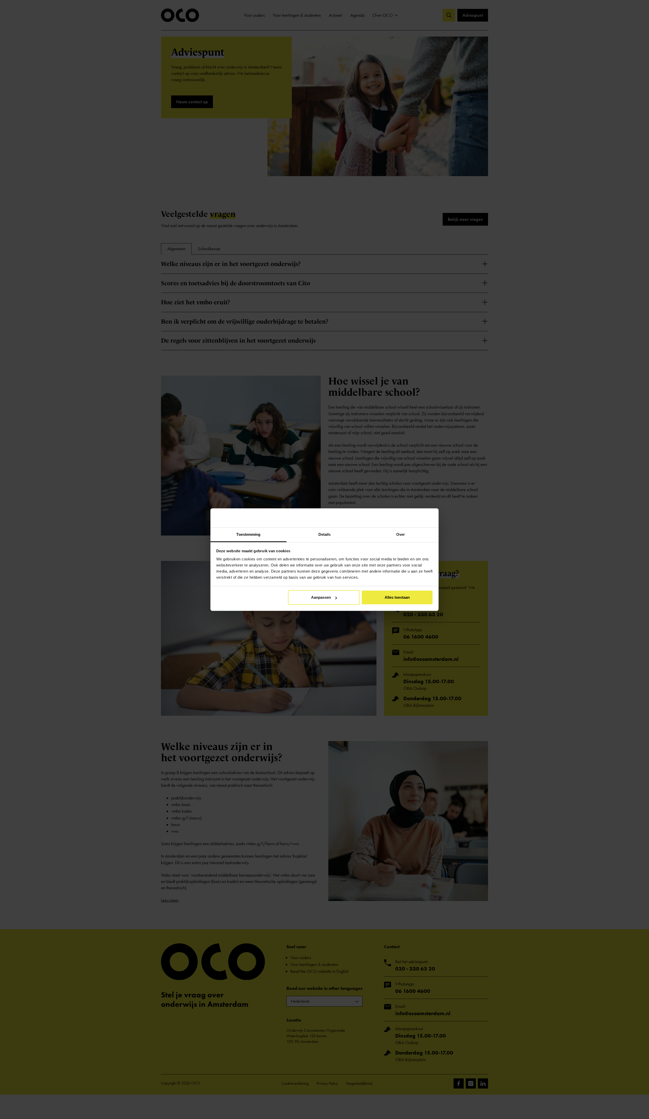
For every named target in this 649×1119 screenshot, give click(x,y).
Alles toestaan (397, 597)
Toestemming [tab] (248, 534)
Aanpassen (321, 597)
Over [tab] (400, 534)
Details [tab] (324, 534)
